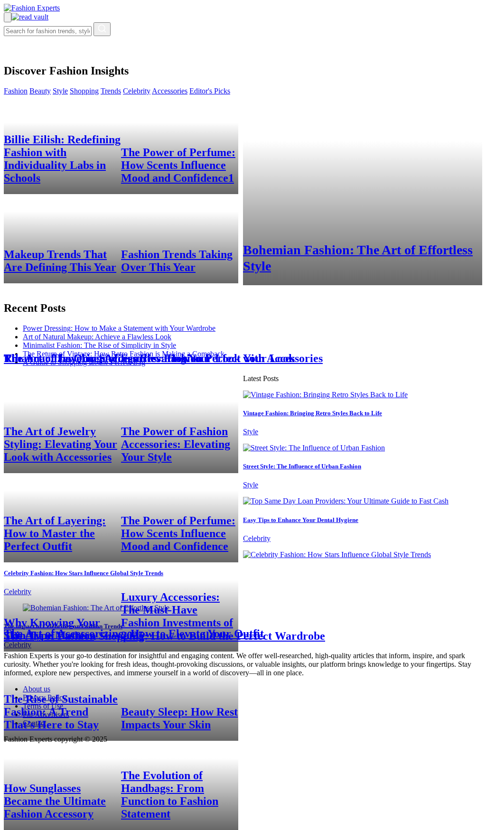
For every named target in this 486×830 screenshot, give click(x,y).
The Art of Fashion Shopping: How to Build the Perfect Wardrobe (164, 636)
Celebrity (136, 91)
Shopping (84, 91)
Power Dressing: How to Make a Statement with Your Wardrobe (119, 328)
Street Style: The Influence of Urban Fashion (302, 466)
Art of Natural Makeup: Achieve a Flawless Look (97, 337)
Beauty (40, 91)
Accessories (169, 91)
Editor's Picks (209, 91)
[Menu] (7, 17)
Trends (111, 91)
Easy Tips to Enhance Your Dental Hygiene (300, 519)
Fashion (16, 91)
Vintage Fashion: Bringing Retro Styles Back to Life (312, 413)
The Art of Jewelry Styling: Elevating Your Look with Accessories (163, 358)
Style (60, 91)
